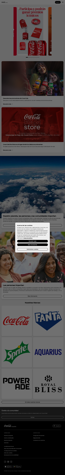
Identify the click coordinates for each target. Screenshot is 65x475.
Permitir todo (32, 241)
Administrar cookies (32, 249)
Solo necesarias (32, 244)
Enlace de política (28, 238)
